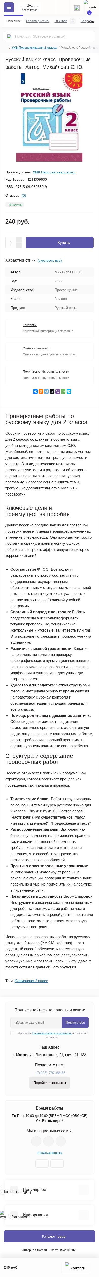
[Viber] (57, 391)
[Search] (9, 36)
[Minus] (19, 245)
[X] (52, 391)
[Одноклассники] (41, 391)
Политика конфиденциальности (52, 1033)
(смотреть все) (50, 260)
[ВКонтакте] (35, 391)
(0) (24, 195)
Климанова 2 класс (31, 981)
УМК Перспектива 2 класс (54, 172)
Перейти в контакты (49, 1083)
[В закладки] (76, 1267)
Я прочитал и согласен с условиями (53, 1035)
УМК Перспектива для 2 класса (34, 47)
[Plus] (19, 240)
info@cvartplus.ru (49, 1153)
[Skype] (69, 391)
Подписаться (75, 1022)
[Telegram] (46, 391)
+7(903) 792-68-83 (50, 1073)
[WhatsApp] (63, 391)
